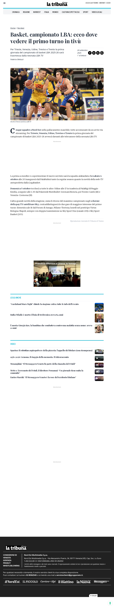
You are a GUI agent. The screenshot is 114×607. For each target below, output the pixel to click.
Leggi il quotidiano (92, 3)
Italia (46, 12)
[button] (57, 273)
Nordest (37, 12)
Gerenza (7, 560)
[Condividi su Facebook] (90, 53)
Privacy (7, 563)
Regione (26, 12)
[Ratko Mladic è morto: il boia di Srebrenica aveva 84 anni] (99, 318)
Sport (85, 12)
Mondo (55, 12)
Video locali (97, 12)
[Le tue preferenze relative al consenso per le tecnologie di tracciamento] (110, 603)
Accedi (108, 3)
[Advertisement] (57, 19)
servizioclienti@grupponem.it (69, 575)
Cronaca (15, 12)
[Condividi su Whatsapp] (102, 53)
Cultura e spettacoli (70, 12)
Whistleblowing (11, 565)
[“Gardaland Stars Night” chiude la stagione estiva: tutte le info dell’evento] (99, 307)
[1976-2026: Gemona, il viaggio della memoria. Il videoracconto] (99, 358)
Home (12, 28)
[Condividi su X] (98, 53)
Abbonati (102, 3)
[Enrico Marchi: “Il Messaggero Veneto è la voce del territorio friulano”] (99, 378)
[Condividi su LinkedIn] (94, 53)
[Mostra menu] (4, 3)
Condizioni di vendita (10, 556)
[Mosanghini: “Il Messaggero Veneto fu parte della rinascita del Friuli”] (99, 365)
